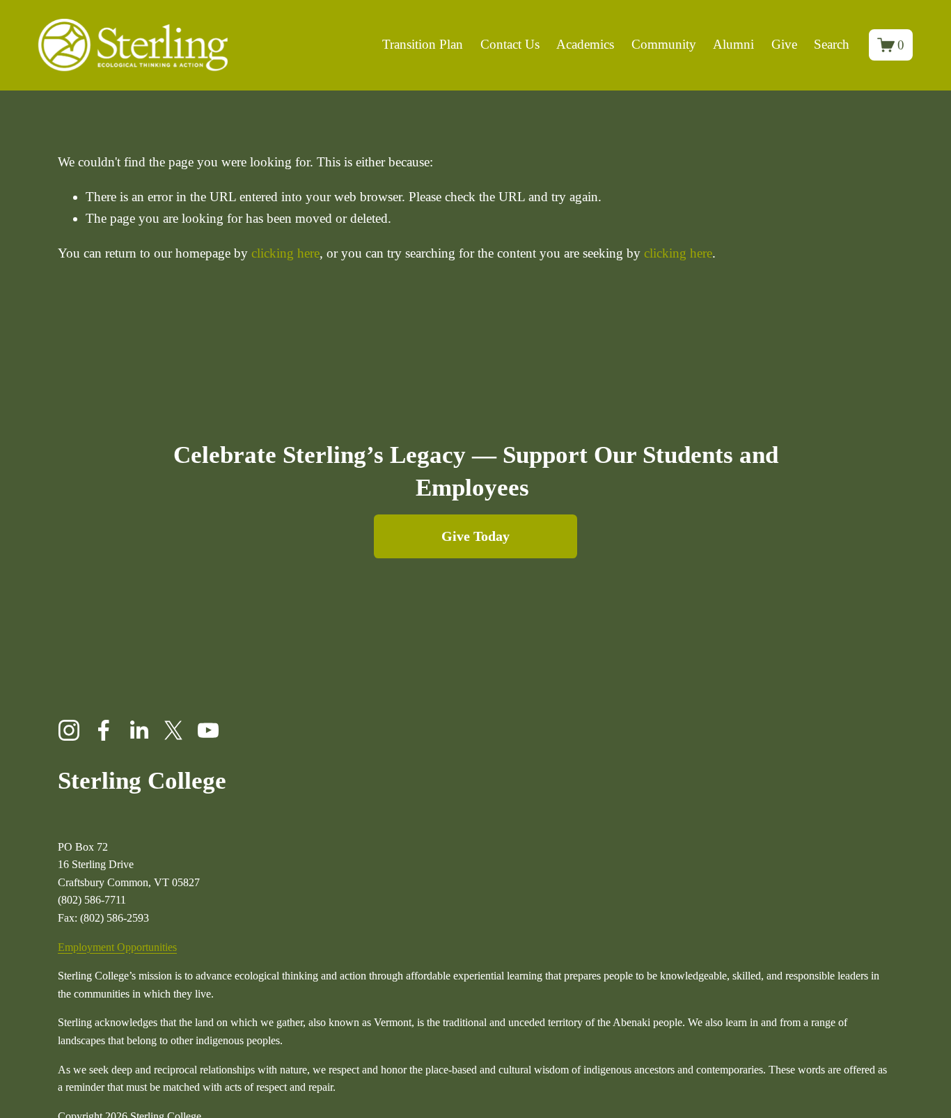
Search (831, 44)
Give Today (475, 536)
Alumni (733, 44)
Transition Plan (422, 44)
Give (784, 44)
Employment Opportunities (117, 947)
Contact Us (510, 44)
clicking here (285, 253)
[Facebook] (104, 730)
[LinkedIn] (138, 730)
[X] (173, 730)
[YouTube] (208, 730)
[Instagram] (69, 730)
